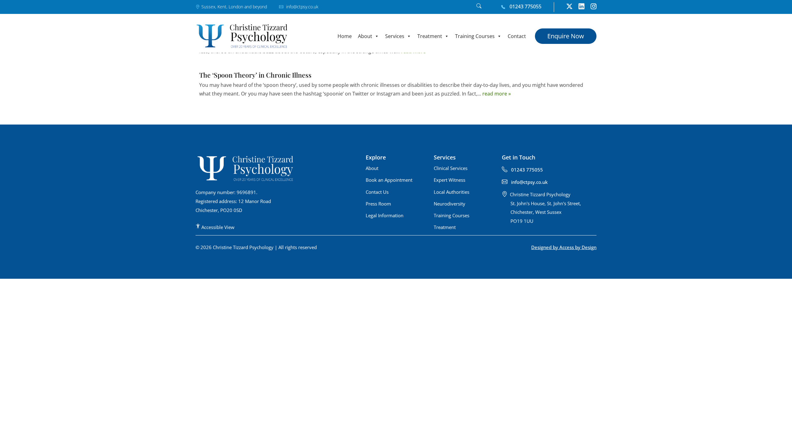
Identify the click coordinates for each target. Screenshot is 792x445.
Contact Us (377, 192)
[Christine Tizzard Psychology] (242, 36)
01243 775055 (524, 6)
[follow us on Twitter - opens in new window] (569, 7)
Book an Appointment (389, 180)
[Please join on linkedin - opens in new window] (581, 7)
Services (394, 36)
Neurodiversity (449, 203)
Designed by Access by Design (563, 247)
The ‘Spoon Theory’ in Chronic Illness (255, 74)
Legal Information (384, 215)
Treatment (429, 36)
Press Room (378, 203)
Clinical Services (450, 168)
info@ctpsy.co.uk (301, 7)
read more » (496, 93)
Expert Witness (449, 180)
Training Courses (475, 36)
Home (345, 36)
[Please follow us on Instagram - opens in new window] (593, 7)
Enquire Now (565, 36)
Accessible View (217, 227)
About (365, 36)
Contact (517, 36)
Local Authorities (451, 192)
